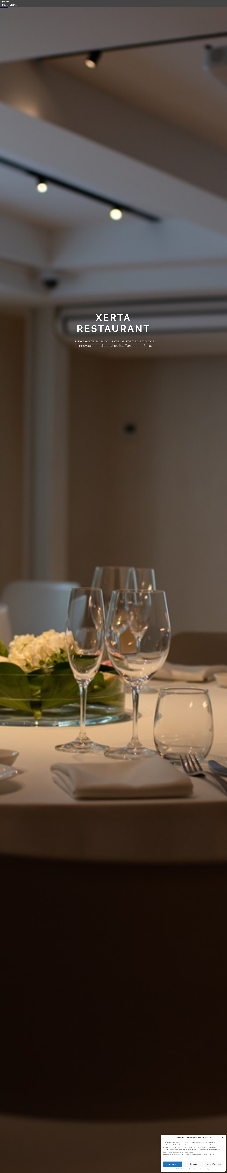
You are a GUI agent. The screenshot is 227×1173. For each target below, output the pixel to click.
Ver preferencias (214, 1164)
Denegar (193, 1164)
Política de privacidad (195, 1169)
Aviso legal (206, 1169)
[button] (222, 1138)
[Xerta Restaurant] (19, 4)
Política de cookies (182, 1169)
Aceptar (172, 1164)
